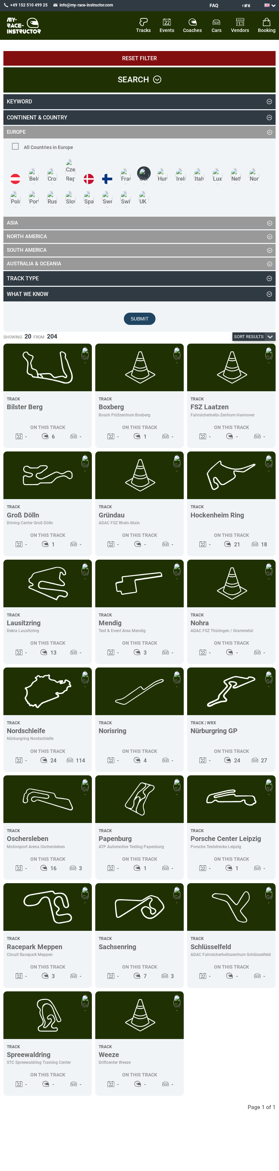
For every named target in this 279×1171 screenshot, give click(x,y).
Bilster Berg (25, 407)
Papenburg (115, 839)
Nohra (200, 623)
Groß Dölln (23, 515)
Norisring (112, 731)
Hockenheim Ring (217, 515)
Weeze (109, 1055)
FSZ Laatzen (210, 407)
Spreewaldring (28, 1055)
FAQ (214, 5)
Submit (140, 318)
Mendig (110, 623)
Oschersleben (27, 839)
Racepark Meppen (34, 947)
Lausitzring (23, 623)
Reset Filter (139, 58)
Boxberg (111, 407)
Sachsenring (117, 947)
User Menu (238, 5)
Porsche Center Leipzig (226, 839)
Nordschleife (26, 731)
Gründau (112, 515)
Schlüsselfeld (211, 947)
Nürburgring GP (214, 731)
